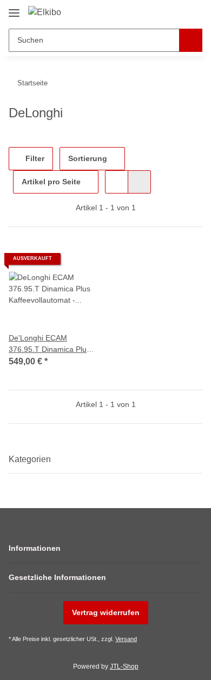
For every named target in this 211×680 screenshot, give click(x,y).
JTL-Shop (124, 666)
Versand (126, 639)
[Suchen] (190, 40)
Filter (33, 158)
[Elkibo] (44, 12)
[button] (159, 12)
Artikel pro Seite (51, 181)
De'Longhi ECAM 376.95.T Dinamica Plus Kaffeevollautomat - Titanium (49, 344)
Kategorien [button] (30, 459)
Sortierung (87, 158)
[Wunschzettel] (176, 12)
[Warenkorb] (193, 12)
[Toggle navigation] (14, 9)
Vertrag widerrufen (106, 612)
